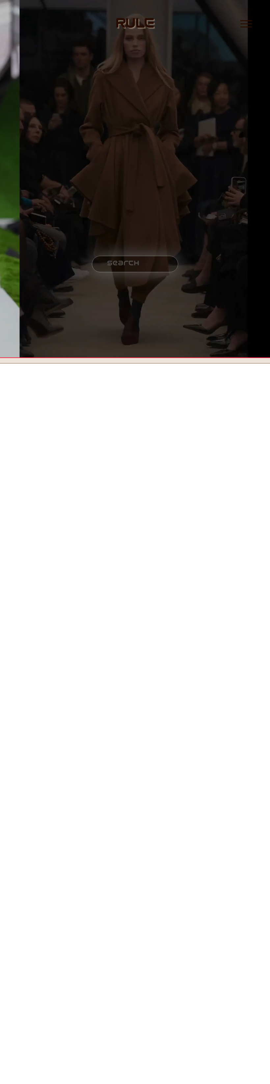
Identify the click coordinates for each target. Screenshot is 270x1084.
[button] (34, 414)
